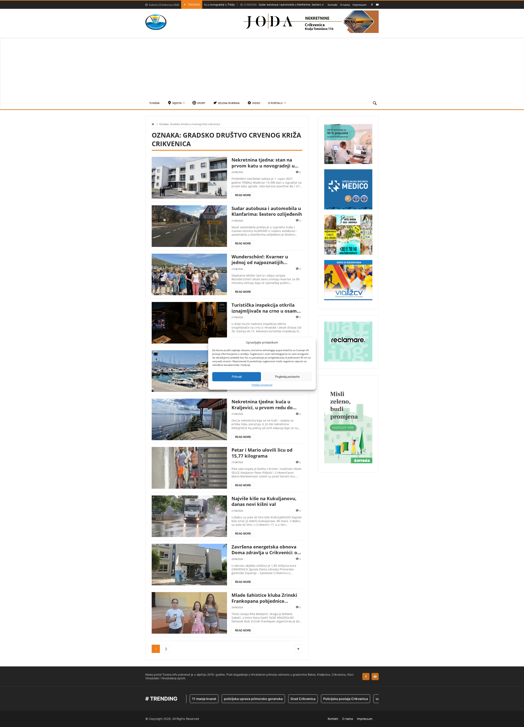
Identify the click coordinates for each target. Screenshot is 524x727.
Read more (243, 195)
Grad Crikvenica (276, 699)
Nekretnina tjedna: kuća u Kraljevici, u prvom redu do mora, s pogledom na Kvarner (265, 404)
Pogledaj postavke (287, 376)
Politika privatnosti (262, 385)
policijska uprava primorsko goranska (226, 699)
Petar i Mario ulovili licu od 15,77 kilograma (262, 453)
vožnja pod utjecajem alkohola (372, 699)
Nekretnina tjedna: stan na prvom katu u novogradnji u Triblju (263, 162)
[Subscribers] (377, 4)
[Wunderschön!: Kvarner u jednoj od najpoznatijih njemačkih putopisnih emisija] (189, 274)
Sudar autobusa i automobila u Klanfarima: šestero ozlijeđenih (260, 4)
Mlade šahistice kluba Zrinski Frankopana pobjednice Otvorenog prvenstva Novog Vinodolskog (264, 598)
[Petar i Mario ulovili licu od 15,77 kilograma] (189, 467)
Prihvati (237, 376)
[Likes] (372, 4)
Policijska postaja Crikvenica (319, 699)
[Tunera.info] (155, 22)
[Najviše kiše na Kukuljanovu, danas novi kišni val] (189, 516)
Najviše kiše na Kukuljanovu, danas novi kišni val (264, 501)
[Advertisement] (262, 66)
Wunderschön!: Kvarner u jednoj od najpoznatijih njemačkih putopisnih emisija (265, 259)
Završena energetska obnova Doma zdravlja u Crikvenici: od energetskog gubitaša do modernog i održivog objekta (266, 549)
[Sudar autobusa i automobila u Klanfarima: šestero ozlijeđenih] (189, 226)
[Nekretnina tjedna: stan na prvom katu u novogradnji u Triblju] (189, 177)
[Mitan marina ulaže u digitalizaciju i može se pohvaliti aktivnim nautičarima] (189, 371)
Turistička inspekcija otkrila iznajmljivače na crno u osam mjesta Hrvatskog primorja (264, 308)
